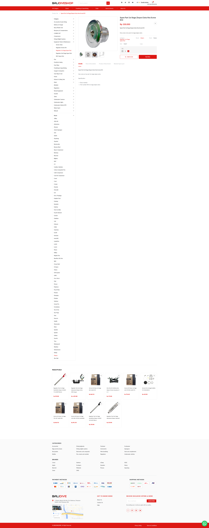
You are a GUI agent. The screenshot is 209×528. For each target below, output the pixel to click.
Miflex (55, 252)
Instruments (103, 449)
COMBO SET (57, 33)
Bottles (54, 454)
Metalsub (78, 468)
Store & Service (109, 8)
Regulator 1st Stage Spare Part (63, 50)
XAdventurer (57, 349)
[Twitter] (125, 2)
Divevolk (56, 190)
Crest (55, 181)
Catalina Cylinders (58, 167)
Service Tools (59, 44)
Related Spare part (119, 63)
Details (80, 63)
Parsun (55, 284)
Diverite (56, 187)
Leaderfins (56, 241)
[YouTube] (132, 2)
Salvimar (56, 301)
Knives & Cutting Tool (59, 79)
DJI (55, 192)
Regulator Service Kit (61, 47)
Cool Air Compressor (59, 175)
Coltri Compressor (58, 172)
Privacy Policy (138, 525)
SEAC (125, 462)
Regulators (56, 88)
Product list (55, 13)
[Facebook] (128, 510)
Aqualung (56, 138)
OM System (57, 272)
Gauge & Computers (59, 71)
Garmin (56, 215)
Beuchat (56, 155)
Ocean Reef (57, 264)
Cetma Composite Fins (59, 170)
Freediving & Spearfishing (82, 8)
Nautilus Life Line (58, 258)
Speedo (56, 329)
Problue (56, 298)
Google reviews (144, 2)
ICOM (55, 232)
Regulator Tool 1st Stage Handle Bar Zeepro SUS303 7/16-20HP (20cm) (60, 390)
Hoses (55, 76)
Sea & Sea (56, 309)
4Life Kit (56, 121)
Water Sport (57, 108)
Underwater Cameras (59, 99)
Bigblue (56, 158)
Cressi (55, 178)
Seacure (56, 318)
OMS (55, 275)
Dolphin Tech (57, 198)
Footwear (102, 446)
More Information (91, 63)
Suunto (56, 338)
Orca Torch (57, 278)
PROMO (56, 85)
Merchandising (104, 451)
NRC (55, 261)
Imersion (56, 235)
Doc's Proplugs (57, 195)
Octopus (56, 267)
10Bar (55, 118)
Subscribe (151, 501)
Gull (55, 221)
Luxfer (55, 244)
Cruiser (55, 184)
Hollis (55, 227)
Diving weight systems (82, 449)
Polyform (56, 287)
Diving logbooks (80, 446)
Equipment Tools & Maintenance (62, 42)
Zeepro (55, 355)
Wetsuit (56, 111)
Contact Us (100, 502)
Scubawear (127, 446)
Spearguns (127, 449)
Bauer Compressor (58, 150)
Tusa (55, 341)
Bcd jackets (55, 451)
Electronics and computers (83, 451)
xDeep (102, 462)
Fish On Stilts (57, 210)
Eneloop (56, 201)
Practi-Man (57, 289)
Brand (67, 8)
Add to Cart (130, 57)
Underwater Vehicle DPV (60, 105)
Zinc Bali (56, 358)
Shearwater (57, 324)
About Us (123, 8)
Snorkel (56, 93)
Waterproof (57, 344)
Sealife (55, 321)
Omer (53, 470)
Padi (55, 281)
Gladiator (56, 218)
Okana (55, 269)
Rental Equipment (58, 91)
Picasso (102, 468)
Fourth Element (58, 212)
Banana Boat (57, 147)
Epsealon (56, 204)
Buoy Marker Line (58, 27)
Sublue (55, 335)
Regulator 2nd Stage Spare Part (64, 53)
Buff (55, 161)
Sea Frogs (56, 312)
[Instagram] (121, 2)
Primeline (56, 295)
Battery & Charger (58, 24)
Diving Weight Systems (60, 39)
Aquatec (56, 141)
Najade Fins (57, 255)
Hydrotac (56, 230)
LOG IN (152, 4)
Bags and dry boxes (57, 449)
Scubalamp (57, 307)
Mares (55, 250)
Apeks (55, 135)
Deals (97, 8)
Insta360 (56, 238)
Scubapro (78, 465)
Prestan (56, 292)
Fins (55, 59)
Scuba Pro (56, 304)
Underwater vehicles (129, 454)
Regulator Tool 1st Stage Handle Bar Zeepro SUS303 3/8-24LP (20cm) (95, 418)
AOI (55, 132)
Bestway (56, 152)
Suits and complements (130, 451)
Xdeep (55, 352)
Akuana (56, 127)
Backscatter (57, 144)
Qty (122, 48)
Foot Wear (56, 65)
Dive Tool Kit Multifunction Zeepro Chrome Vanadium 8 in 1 (113, 390)
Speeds (56, 332)
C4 (54, 164)
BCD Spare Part (60, 56)
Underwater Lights (58, 102)
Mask (55, 82)
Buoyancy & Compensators (61, 30)
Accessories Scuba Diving (60, 22)
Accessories (55, 446)
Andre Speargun (58, 130)
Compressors (57, 36)
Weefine (56, 347)
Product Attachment (105, 63)
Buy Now (147, 57)
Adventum (56, 124)
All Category (55, 8)
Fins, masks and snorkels (82, 454)
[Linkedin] (129, 2)
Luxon (55, 247)
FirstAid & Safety (58, 62)
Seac (55, 315)
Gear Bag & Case (58, 73)
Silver (55, 327)
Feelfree (56, 207)
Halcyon (56, 224)
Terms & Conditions (152, 525)
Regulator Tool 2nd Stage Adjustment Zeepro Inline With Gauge (77, 390)
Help (98, 505)
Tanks (55, 96)
